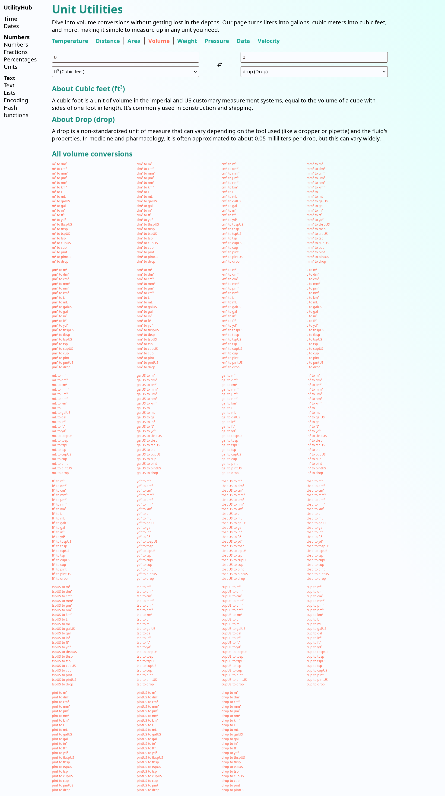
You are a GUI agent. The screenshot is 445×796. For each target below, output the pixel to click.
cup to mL (314, 624)
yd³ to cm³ (144, 490)
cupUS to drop (233, 684)
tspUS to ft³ (60, 642)
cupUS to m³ (231, 587)
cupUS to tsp (231, 665)
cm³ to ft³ (229, 215)
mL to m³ (59, 375)
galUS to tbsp (147, 440)
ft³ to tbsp (59, 546)
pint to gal (60, 739)
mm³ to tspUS (317, 233)
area (134, 41)
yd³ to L (142, 513)
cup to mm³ (315, 601)
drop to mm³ (231, 706)
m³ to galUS (61, 201)
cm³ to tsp (229, 238)
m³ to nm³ (59, 182)
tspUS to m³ (61, 587)
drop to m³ (230, 692)
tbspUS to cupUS (235, 560)
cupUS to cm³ (232, 596)
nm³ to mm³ (146, 283)
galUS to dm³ (147, 380)
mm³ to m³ (315, 164)
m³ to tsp (59, 238)
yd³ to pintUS (147, 574)
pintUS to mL (147, 729)
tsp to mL (144, 624)
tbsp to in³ (315, 532)
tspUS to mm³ (62, 601)
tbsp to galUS (317, 523)
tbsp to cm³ (315, 490)
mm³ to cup (315, 247)
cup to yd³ (314, 647)
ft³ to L (57, 513)
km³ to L (228, 297)
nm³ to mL (145, 302)
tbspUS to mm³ (233, 495)
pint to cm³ (60, 702)
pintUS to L (145, 725)
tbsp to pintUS (318, 574)
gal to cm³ (229, 384)
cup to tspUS (316, 661)
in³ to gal (314, 422)
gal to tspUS (231, 445)
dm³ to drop (146, 261)
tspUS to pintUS (64, 679)
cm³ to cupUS (232, 243)
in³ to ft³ (313, 426)
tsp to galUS (146, 628)
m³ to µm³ (59, 178)
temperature (70, 41)
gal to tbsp (230, 440)
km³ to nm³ (230, 293)
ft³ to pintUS (61, 574)
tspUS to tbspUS (64, 652)
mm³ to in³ (315, 210)
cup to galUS (316, 628)
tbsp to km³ (315, 509)
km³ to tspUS (231, 339)
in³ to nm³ (314, 398)
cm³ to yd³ (229, 219)
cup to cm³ (315, 596)
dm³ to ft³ (144, 215)
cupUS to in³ (231, 638)
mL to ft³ (58, 426)
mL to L (57, 408)
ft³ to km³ (59, 509)
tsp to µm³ (145, 605)
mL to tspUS (61, 445)
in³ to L (312, 408)
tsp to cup (144, 670)
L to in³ (312, 316)
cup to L (313, 619)
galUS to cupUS (149, 454)
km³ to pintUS (232, 362)
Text (9, 85)
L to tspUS (314, 339)
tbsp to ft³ (314, 537)
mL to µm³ (60, 394)
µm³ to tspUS (62, 339)
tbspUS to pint (233, 569)
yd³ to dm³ (145, 486)
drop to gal (230, 739)
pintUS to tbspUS (150, 757)
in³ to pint (314, 463)
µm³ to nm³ (60, 288)
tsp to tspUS (146, 661)
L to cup (313, 353)
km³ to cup (230, 353)
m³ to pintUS (61, 257)
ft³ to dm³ (59, 486)
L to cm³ (313, 279)
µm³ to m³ (59, 269)
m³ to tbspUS (62, 224)
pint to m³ (59, 692)
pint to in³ (59, 743)
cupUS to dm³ (232, 591)
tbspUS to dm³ (233, 486)
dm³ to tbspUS (148, 224)
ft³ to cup (59, 564)
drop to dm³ (231, 697)
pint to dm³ (60, 697)
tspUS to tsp (61, 661)
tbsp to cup (315, 564)
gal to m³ (228, 375)
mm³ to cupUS (318, 243)
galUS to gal (146, 417)
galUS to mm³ (147, 389)
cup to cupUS (317, 670)
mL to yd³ (59, 431)
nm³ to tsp (145, 344)
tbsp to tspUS (317, 550)
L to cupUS (315, 348)
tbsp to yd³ (315, 541)
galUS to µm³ (147, 394)
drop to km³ (231, 720)
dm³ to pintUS (147, 257)
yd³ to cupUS (146, 560)
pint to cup (60, 780)
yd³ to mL (144, 518)
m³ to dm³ (59, 164)
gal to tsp (229, 449)
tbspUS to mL (232, 518)
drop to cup (231, 780)
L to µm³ (313, 288)
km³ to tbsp (230, 334)
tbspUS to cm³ (232, 490)
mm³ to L (313, 192)
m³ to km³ (59, 187)
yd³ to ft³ (143, 537)
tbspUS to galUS (234, 523)
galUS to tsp (146, 449)
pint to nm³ (60, 715)
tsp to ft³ (143, 642)
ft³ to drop (60, 578)
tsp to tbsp (145, 656)
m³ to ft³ (58, 215)
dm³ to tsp (145, 238)
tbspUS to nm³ (233, 504)
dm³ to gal (145, 206)
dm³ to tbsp (146, 229)
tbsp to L (313, 513)
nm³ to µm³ (145, 288)
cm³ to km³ (230, 187)
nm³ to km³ (145, 293)
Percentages (20, 59)
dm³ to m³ (144, 164)
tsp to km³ (144, 614)
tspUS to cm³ (62, 596)
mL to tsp (59, 449)
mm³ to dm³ (316, 168)
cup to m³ (314, 587)
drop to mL (230, 729)
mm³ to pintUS (318, 257)
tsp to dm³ (145, 591)
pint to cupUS (62, 776)
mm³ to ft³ (314, 215)
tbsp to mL (315, 518)
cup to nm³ (315, 610)
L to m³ (312, 269)
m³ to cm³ (59, 168)
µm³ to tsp (60, 344)
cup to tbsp (315, 656)
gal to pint (230, 463)
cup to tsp (314, 665)
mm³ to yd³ (315, 219)
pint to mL (60, 729)
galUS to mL (146, 412)
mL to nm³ (60, 398)
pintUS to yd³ (147, 753)
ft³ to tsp (58, 555)
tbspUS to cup (232, 564)
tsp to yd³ (144, 647)
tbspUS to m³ (232, 481)
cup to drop (316, 684)
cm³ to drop (231, 261)
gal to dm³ (230, 380)
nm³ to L (143, 297)
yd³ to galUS (146, 523)
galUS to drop (147, 473)
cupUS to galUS (233, 628)
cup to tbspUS (317, 652)
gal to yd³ (229, 431)
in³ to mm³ (315, 389)
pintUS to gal (147, 739)
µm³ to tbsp (61, 334)
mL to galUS (61, 412)
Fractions (16, 52)
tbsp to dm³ (316, 486)
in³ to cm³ (314, 384)
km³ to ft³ (229, 320)
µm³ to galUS (62, 307)
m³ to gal (59, 206)
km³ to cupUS (232, 348)
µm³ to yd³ (60, 325)
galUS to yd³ (146, 431)
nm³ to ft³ (144, 320)
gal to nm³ (230, 398)
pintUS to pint (147, 785)
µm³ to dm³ (60, 274)
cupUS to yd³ (231, 647)
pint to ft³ (59, 748)
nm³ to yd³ (145, 325)
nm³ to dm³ (145, 274)
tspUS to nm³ (62, 610)
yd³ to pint (145, 569)
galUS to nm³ (147, 398)
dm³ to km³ (145, 187)
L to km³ (313, 297)
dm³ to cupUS (147, 243)
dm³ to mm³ (146, 173)
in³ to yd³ (314, 431)
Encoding (16, 100)
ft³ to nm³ (59, 504)
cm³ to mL (229, 196)
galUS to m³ (146, 375)
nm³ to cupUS (147, 348)
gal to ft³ (228, 426)
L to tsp (312, 344)
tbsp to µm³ (316, 499)
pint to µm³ (60, 711)
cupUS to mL (231, 624)
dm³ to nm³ (145, 182)
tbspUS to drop (233, 578)
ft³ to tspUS (60, 550)
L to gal (312, 311)
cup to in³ (314, 638)
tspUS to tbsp (62, 656)
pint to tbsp (61, 762)
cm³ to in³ (229, 210)
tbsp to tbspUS (318, 546)
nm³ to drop (146, 367)
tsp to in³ (144, 638)
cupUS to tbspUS (235, 652)
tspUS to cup (62, 670)
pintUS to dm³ (147, 697)
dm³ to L (143, 192)
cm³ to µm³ (230, 178)
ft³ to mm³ (59, 495)
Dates (11, 26)
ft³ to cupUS (61, 560)
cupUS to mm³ (233, 601)
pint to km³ (60, 720)
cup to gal (314, 633)
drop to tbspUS (233, 757)
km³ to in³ (229, 316)
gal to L (227, 408)
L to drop (314, 367)
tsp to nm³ (145, 610)
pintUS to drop (148, 790)
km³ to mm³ (230, 283)
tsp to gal (144, 633)
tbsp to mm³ (316, 495)
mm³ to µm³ (316, 178)
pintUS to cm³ (147, 702)
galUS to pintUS (149, 468)
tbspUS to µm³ (233, 499)
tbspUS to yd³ (232, 541)
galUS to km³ (146, 403)
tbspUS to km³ (232, 509)
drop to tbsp (231, 762)
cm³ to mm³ (230, 173)
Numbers (16, 44)
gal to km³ (229, 403)
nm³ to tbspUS (148, 330)
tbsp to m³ (315, 481)
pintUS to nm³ (147, 715)
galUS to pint (147, 463)
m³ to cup (59, 247)
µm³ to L (58, 297)
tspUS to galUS (63, 628)
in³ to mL (313, 412)
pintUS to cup (147, 780)
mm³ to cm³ (315, 173)
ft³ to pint (59, 569)
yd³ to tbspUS (147, 541)
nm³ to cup (145, 353)
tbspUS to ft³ (231, 537)
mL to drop (60, 473)
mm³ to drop (316, 261)
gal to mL (229, 412)
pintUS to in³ (146, 743)
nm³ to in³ (144, 316)
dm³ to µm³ (145, 178)
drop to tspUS (232, 766)
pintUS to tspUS (149, 766)
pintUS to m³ (146, 692)
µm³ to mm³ (61, 283)
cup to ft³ (314, 642)
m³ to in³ (58, 210)
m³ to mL (59, 196)
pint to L (58, 725)
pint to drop (61, 790)
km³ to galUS (231, 307)
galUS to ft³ (145, 426)
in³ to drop (315, 473)
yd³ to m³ (144, 481)
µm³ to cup (60, 353)
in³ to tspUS (316, 445)
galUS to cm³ (146, 384)
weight (187, 41)
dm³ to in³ (144, 210)
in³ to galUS (316, 417)
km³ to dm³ (230, 274)
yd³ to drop (145, 578)
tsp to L (142, 619)
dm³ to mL (145, 196)
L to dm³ (313, 274)
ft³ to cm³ (59, 490)
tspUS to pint (62, 675)
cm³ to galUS (231, 201)
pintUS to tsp (147, 771)
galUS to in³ (146, 422)
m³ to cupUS (61, 243)
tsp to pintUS (147, 679)
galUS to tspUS (148, 445)
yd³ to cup (144, 564)
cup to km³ (315, 614)
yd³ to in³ (144, 532)
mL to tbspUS (62, 435)
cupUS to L (230, 619)
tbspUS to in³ (232, 532)
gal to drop (230, 473)
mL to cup (59, 459)
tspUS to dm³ (62, 591)
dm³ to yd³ (145, 219)
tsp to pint (145, 675)
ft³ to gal (58, 527)
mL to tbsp (60, 440)
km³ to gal (229, 311)
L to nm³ (313, 293)
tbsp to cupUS (317, 560)
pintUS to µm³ (147, 711)
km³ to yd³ (229, 325)
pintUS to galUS (149, 734)
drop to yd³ (230, 753)
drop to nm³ (231, 715)
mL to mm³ (60, 389)
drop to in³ (230, 743)
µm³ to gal (60, 311)
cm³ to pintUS (232, 257)
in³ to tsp (314, 449)
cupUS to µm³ (232, 605)
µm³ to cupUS (62, 348)
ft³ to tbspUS (61, 541)
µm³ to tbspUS (63, 330)
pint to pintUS (62, 785)
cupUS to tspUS (233, 661)
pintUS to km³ (147, 720)
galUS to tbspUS (149, 435)
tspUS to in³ (61, 638)
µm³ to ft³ (59, 320)
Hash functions (16, 111)
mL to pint (60, 463)
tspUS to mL (61, 624)
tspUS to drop (62, 684)
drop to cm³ (231, 702)
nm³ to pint (145, 358)
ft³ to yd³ (58, 537)
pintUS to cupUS (149, 776)
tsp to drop (145, 684)
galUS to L (144, 408)
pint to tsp (60, 771)
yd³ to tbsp (145, 546)
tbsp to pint (316, 569)
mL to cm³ (59, 384)
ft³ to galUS (60, 523)
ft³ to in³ (58, 532)
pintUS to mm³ (148, 706)
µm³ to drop (61, 367)
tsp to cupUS (146, 665)
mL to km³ (59, 403)
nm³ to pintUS (147, 362)
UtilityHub (18, 7)
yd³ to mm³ (145, 495)
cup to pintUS (317, 679)
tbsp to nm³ (316, 504)
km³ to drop (231, 367)
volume (159, 41)
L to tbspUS (315, 330)
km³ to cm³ (230, 279)
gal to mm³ (230, 389)
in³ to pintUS (316, 468)
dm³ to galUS (147, 201)
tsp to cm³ (144, 596)
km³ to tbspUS (232, 330)
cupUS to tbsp (232, 656)
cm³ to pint (230, 252)
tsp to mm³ (145, 601)
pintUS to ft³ (146, 748)
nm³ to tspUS (147, 339)
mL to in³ (59, 422)
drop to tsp (230, 771)
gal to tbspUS (232, 435)
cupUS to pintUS (234, 679)
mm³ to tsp (315, 238)
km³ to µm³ (230, 288)
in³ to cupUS (316, 454)
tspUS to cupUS (64, 665)
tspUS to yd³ (61, 647)
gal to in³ (228, 422)
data (243, 41)
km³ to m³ (229, 269)
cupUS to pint (232, 675)
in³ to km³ (314, 403)
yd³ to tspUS (146, 550)
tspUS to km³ (62, 614)
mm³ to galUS (317, 201)
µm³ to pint (60, 358)
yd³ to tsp (144, 555)
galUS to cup (146, 459)
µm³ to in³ (59, 316)
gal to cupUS (231, 454)
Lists (10, 92)
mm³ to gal (315, 206)
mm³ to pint (316, 252)
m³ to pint (59, 252)
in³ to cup (314, 459)
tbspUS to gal (232, 527)
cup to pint (315, 675)
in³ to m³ (313, 375)
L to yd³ (312, 325)
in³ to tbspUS (317, 435)
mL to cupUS (61, 454)
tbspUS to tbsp (233, 546)
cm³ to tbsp (230, 229)
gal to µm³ (230, 394)
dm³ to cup (145, 247)
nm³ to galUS (147, 307)
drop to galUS (232, 734)
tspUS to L (59, 619)
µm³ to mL (60, 302)
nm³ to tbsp (146, 334)
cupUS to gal (231, 633)
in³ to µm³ (314, 394)
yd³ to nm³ (145, 504)
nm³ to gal (145, 311)
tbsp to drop (316, 578)
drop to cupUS (233, 776)
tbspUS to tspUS (234, 550)
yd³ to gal (144, 527)
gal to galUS (231, 417)
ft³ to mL (58, 518)
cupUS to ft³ (231, 642)
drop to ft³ (229, 748)
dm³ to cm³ (145, 168)
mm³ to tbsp (316, 229)
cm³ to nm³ (230, 182)
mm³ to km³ (315, 187)
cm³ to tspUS (231, 233)
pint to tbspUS (63, 757)
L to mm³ (313, 283)
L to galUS (314, 307)
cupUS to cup (232, 670)
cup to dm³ (315, 591)
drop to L (228, 725)
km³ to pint (230, 358)
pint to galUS (62, 734)
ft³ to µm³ (59, 499)
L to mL (312, 302)
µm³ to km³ (60, 293)
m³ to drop (60, 261)
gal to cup (229, 459)
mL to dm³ (60, 380)
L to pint (313, 358)
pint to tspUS (62, 766)
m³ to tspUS (61, 233)
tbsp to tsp (315, 555)
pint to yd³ (60, 753)
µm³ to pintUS (62, 362)
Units (11, 66)
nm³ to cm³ (145, 279)
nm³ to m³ (144, 269)
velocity (269, 41)
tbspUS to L (230, 513)
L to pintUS (315, 362)
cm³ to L (228, 192)
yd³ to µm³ (145, 499)
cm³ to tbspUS (232, 224)
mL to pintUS (62, 468)
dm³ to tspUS (147, 233)
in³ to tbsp (315, 440)
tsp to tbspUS (147, 652)
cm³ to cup (230, 247)
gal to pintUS (232, 468)
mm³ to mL (315, 196)
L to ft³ (312, 320)
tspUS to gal (61, 633)
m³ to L (57, 192)
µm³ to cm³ (60, 279)
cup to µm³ (315, 605)
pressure (217, 41)
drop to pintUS (233, 790)
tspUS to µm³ (62, 605)
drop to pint (231, 785)
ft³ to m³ (58, 481)
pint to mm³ (61, 706)
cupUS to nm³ (232, 610)
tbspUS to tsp (232, 555)
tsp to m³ (144, 587)
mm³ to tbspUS (318, 224)
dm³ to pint (145, 252)
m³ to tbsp (60, 229)
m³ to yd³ (59, 219)
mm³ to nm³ (316, 182)
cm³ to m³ (229, 164)
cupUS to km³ (232, 614)
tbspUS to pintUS (235, 574)
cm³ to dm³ (230, 168)
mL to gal (59, 417)
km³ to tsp (229, 344)
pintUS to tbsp (148, 762)
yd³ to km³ (144, 509)
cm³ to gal (229, 206)
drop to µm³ (231, 711)
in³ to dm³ (314, 380)
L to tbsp (313, 334)
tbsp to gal (315, 527)
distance (108, 41)
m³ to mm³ (60, 173)
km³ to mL (229, 302)
